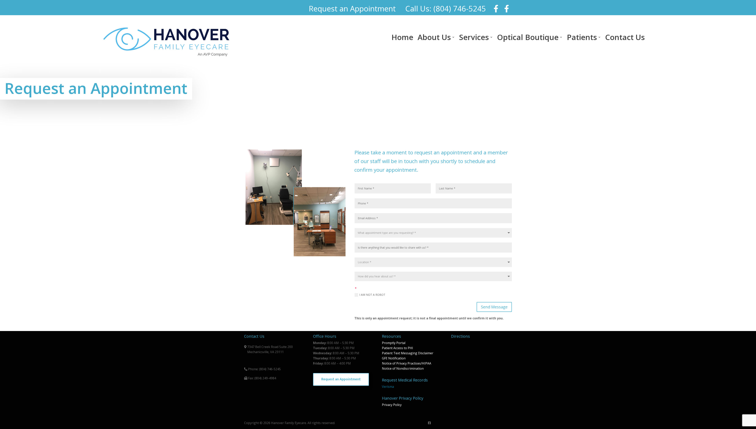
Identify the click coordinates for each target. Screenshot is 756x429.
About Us (434, 38)
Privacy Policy (392, 405)
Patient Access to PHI (397, 348)
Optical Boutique (528, 38)
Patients (582, 38)
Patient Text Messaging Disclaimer (407, 353)
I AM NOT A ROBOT (372, 295)
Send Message (494, 307)
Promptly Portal (393, 343)
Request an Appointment (341, 379)
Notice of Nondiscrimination (403, 368)
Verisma (388, 386)
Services (474, 38)
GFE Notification (394, 358)
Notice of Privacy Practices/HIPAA (406, 363)
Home (402, 38)
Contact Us (625, 38)
